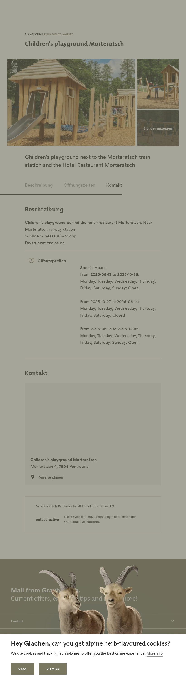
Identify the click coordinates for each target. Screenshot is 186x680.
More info (155, 653)
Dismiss (52, 668)
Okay (22, 668)
